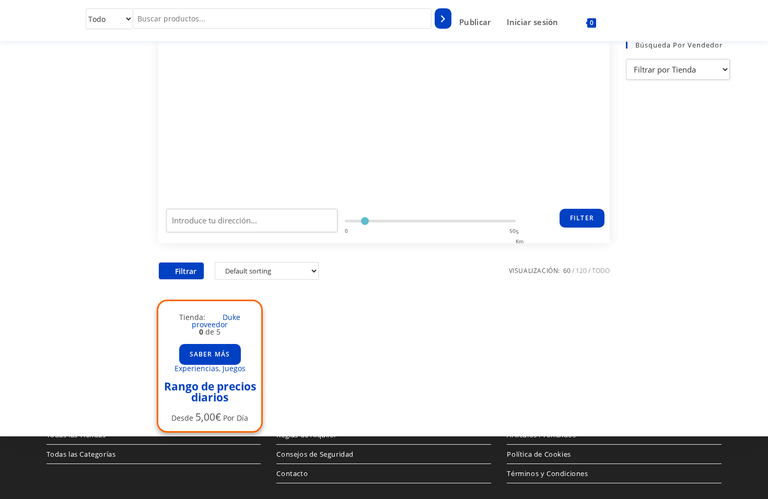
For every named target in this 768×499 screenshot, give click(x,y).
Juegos (234, 368)
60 (567, 270)
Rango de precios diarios (210, 392)
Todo (601, 270)
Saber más (210, 354)
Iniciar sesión (532, 22)
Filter (582, 217)
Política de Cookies (539, 454)
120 (581, 270)
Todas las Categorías (81, 454)
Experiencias (196, 368)
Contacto (292, 473)
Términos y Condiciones (547, 473)
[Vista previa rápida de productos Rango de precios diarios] (253, 322)
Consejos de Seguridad (315, 454)
